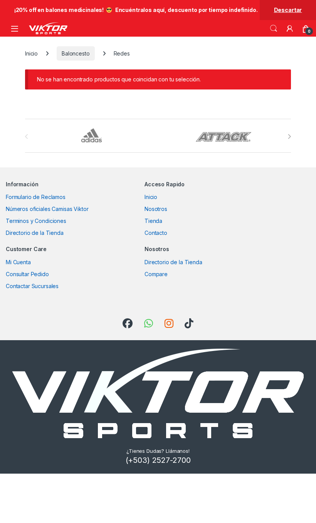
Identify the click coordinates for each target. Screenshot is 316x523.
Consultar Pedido (27, 274)
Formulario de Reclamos (36, 197)
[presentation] (289, 136)
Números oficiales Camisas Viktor (47, 209)
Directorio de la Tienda (35, 232)
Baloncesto (76, 53)
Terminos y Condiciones (36, 221)
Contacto (156, 232)
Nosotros (156, 209)
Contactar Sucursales (32, 286)
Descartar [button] (288, 10)
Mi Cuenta (18, 262)
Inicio (31, 53)
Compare (156, 274)
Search (273, 28)
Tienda (153, 221)
